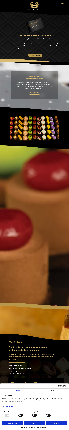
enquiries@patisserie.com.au (18, 371)
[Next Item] (65, 128)
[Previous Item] (4, 128)
